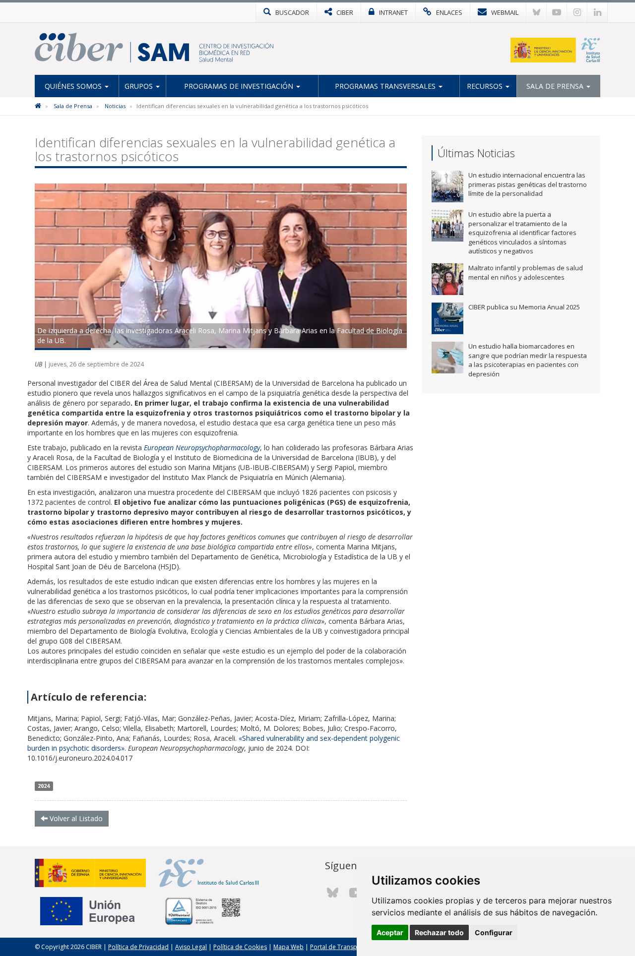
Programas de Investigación (239, 86)
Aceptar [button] (390, 932)
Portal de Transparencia (344, 947)
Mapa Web (288, 947)
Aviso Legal (191, 947)
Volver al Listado (75, 818)
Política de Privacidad (138, 947)
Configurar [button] (493, 932)
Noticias (115, 106)
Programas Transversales (386, 86)
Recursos (486, 86)
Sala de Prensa (555, 86)
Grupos (140, 86)
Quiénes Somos (74, 86)
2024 (44, 785)
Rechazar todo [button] (439, 932)
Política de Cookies (240, 947)
